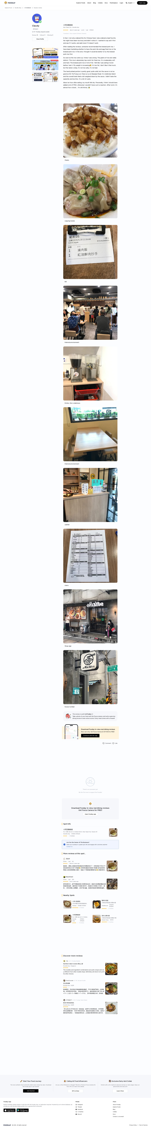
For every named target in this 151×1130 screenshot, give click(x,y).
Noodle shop (18, 7)
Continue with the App (90, 735)
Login (121, 3)
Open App (142, 3)
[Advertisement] (45, 112)
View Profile (40, 39)
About (89, 3)
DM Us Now (75, 1091)
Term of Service (143, 1125)
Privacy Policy (133, 1125)
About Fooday (117, 1104)
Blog (94, 3)
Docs (106, 3)
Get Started (30, 1091)
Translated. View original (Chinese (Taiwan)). (75, 33)
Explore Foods (80, 3)
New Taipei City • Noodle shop (71, 27)
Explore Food (8, 7)
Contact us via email (118, 1116)
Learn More (120, 1091)
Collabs (100, 3)
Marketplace (114, 3)
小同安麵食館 (27, 7)
